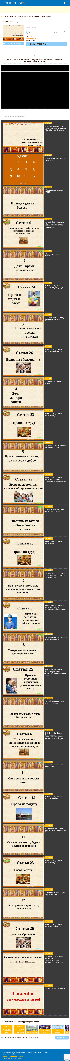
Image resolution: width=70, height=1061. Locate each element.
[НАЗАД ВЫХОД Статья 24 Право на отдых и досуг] (23, 312)
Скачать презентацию (39, 44)
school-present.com (13, 1057)
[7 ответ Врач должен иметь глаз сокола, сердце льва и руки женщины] (23, 599)
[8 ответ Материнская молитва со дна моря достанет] (23, 663)
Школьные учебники (10, 1054)
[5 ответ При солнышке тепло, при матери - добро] (23, 472)
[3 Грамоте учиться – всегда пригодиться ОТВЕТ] (23, 344)
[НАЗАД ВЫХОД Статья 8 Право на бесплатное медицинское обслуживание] (23, 631)
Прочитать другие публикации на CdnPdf (35, 108)
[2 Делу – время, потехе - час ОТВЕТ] (23, 280)
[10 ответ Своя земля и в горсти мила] (23, 791)
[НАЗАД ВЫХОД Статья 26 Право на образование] (23, 376)
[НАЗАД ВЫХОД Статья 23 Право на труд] (23, 440)
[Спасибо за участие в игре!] (23, 1014)
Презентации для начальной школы (33, 37)
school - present (15, 3)
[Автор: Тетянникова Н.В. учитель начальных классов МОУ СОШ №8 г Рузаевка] (23, 152)
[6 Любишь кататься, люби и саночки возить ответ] (23, 535)
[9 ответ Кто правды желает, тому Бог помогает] (23, 727)
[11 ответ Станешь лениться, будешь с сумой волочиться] (23, 855)
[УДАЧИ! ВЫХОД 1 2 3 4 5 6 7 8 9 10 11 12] (23, 184)
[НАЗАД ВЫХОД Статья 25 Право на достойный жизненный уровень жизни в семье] (23, 695)
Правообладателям (34, 1052)
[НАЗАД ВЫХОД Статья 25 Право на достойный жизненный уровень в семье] (23, 503)
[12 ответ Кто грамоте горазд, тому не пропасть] (23, 919)
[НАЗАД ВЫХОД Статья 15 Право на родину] (23, 823)
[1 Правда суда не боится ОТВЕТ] (23, 216)
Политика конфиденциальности (14, 1052)
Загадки (46, 1052)
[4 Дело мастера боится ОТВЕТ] (23, 408)
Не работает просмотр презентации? (14, 116)
